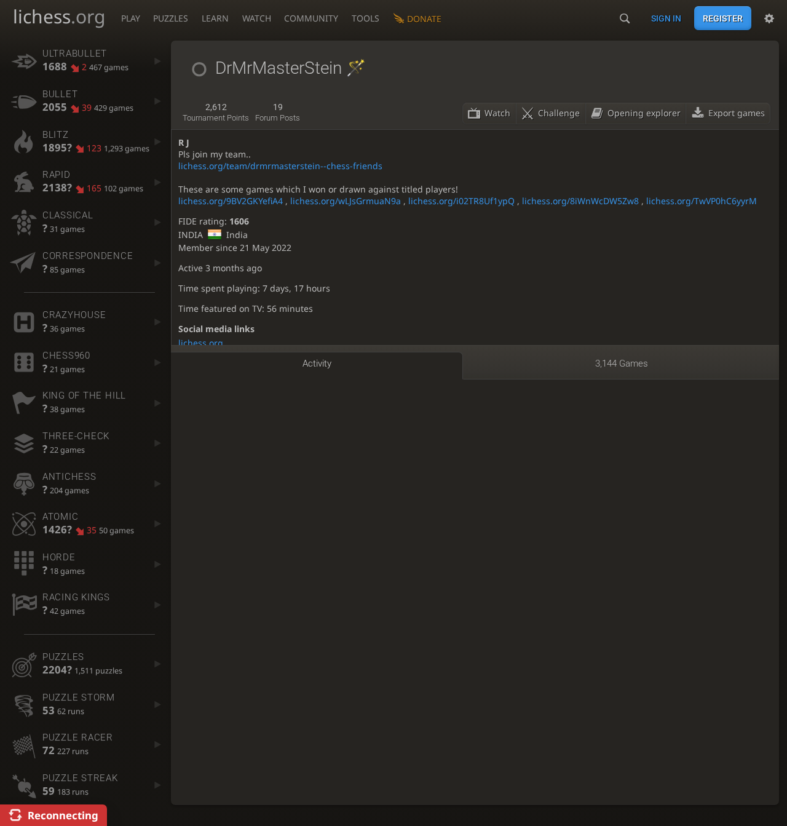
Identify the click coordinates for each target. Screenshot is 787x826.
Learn (215, 18)
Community (311, 18)
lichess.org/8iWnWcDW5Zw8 (580, 201)
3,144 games (621, 363)
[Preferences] (769, 18)
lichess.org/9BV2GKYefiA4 (230, 201)
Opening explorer (644, 113)
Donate (424, 19)
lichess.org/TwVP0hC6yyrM (701, 201)
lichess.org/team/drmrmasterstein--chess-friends (280, 166)
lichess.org (200, 343)
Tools (365, 18)
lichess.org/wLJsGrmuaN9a (345, 201)
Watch (256, 18)
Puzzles (170, 18)
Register (723, 18)
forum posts (277, 112)
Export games (736, 113)
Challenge (559, 113)
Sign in (666, 18)
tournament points (216, 112)
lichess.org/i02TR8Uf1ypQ (461, 201)
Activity (317, 363)
